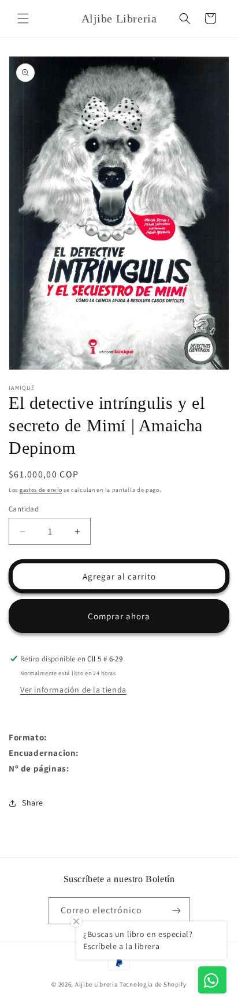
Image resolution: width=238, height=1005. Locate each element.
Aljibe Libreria (96, 984)
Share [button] (32, 802)
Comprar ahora (119, 616)
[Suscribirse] (176, 910)
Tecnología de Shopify (153, 984)
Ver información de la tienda (73, 689)
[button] (23, 18)
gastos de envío (41, 490)
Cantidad (24, 509)
